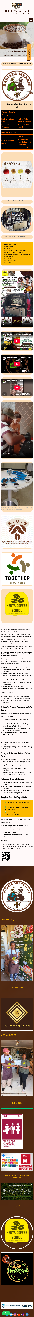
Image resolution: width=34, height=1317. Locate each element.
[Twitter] (11, 1314)
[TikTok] (23, 1314)
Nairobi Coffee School (17, 11)
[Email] (27, 1314)
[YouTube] (19, 1314)
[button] (6, 1313)
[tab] (31, 20)
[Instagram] (15, 1314)
